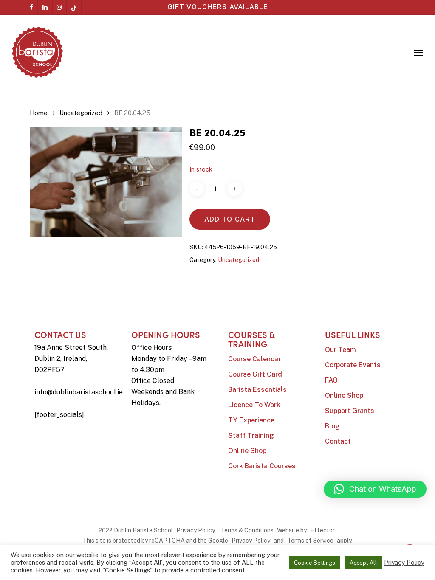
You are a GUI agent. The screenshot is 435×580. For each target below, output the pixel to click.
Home (39, 112)
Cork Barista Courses (262, 466)
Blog (332, 426)
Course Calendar (254, 359)
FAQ (331, 380)
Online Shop (247, 451)
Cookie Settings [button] (314, 563)
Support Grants (349, 411)
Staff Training (251, 435)
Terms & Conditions (247, 530)
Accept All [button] (363, 563)
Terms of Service (310, 540)
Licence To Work (254, 405)
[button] (418, 52)
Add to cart (229, 219)
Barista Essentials (257, 390)
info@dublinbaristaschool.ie (78, 392)
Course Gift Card (255, 374)
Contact (338, 441)
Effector (322, 530)
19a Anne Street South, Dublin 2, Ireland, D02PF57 (71, 358)
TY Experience (251, 420)
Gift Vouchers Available (217, 7)
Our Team (340, 350)
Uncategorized (80, 112)
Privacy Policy (195, 530)
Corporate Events (353, 365)
